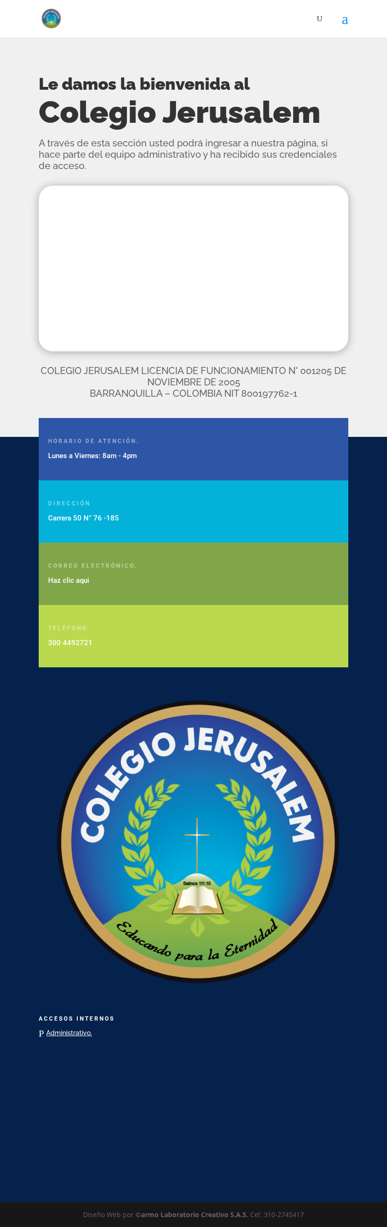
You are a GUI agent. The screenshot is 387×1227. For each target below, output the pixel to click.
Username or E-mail (120, 214)
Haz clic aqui (68, 580)
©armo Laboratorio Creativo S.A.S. (191, 1214)
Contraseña (107, 255)
